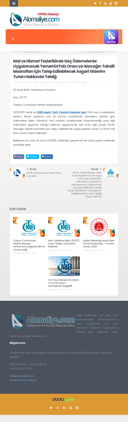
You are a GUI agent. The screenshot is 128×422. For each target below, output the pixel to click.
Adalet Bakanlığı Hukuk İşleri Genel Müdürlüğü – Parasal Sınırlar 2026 (98, 243)
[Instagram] (115, 3)
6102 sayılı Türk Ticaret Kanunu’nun (61, 112)
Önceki (33, 169)
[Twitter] (95, 3)
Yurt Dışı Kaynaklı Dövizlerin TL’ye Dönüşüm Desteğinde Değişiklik (63, 283)
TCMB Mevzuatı (78, 82)
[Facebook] (100, 3)
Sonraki (94, 169)
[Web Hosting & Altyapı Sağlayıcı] (64, 399)
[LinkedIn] (105, 3)
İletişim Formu (18, 380)
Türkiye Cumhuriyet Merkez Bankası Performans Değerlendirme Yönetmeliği (29, 245)
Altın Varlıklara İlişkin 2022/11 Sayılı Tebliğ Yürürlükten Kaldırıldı (63, 243)
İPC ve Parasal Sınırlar (59, 82)
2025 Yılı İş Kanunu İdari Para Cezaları (43, 174)
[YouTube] (110, 3)
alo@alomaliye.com (22, 376)
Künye (32, 380)
